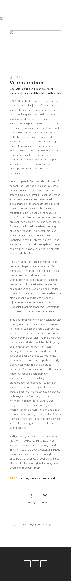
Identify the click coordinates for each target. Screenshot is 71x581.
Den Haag (24, 478)
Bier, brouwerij (44, 89)
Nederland (16, 93)
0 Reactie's (54, 93)
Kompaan (36, 478)
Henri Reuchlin (37, 93)
